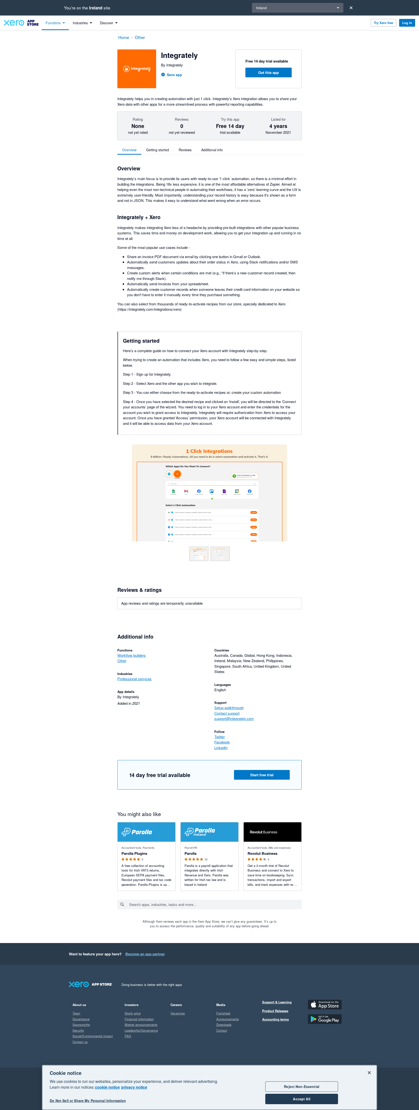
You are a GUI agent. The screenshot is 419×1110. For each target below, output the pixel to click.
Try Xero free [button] (383, 22)
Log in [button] (407, 22)
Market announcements (141, 1024)
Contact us (80, 1041)
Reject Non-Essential (301, 1086)
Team (76, 1013)
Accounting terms (275, 1019)
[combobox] (215, 904)
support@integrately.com (234, 718)
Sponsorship (81, 1024)
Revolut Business (262, 853)
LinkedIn (221, 747)
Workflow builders (131, 655)
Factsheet (223, 1013)
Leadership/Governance (141, 1030)
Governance (81, 1019)
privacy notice (134, 1087)
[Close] (351, 8)
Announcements (227, 1019)
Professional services (134, 678)
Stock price (133, 1013)
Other (121, 660)
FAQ (128, 1036)
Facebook (222, 742)
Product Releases (275, 1010)
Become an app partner (145, 954)
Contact (221, 1030)
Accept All (301, 1098)
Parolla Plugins (134, 853)
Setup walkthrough (229, 707)
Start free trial (262, 774)
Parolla (190, 853)
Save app (174, 74)
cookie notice (107, 1087)
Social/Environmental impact (93, 1036)
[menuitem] (55, 23)
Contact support (227, 713)
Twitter (219, 736)
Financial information (139, 1019)
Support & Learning (277, 1002)
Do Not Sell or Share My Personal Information (88, 1100)
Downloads (224, 1024)
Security (78, 1030)
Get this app (268, 72)
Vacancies (177, 1013)
